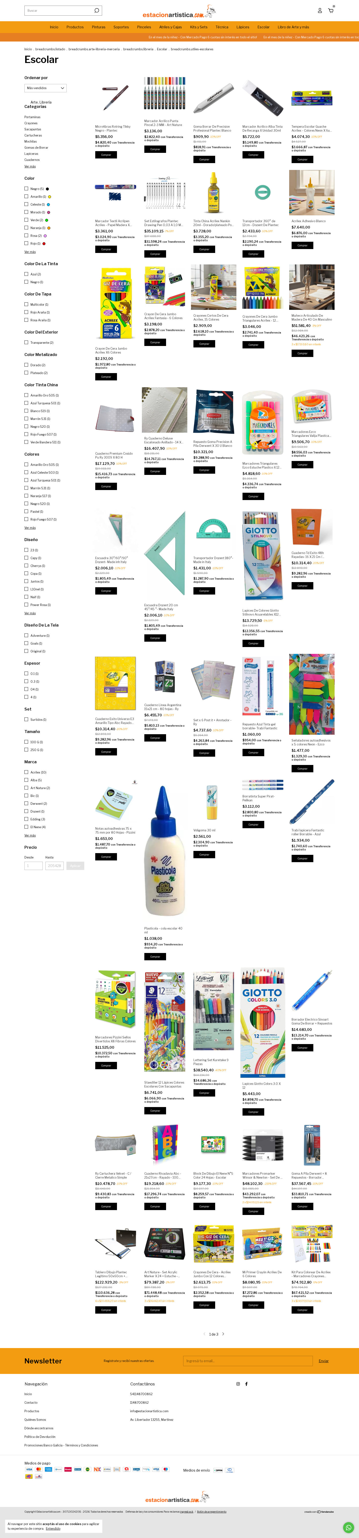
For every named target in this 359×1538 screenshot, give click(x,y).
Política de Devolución (39, 1437)
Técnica (222, 27)
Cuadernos (32, 160)
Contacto (30, 1402)
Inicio (54, 27)
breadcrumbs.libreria (138, 49)
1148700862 (139, 1402)
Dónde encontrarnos (38, 1428)
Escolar (263, 27)
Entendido (53, 1528)
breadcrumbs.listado (50, 49)
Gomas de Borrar (36, 147)
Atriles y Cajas (170, 27)
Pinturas (99, 27)
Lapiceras (31, 154)
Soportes (121, 27)
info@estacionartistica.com (149, 1411)
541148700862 (141, 1394)
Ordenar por (36, 77)
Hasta (49, 857)
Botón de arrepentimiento (211, 1511)
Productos (75, 27)
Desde (28, 857)
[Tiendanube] (319, 1512)
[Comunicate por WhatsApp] (348, 1527)
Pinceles (144, 27)
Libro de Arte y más (293, 27)
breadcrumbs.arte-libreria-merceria (94, 49)
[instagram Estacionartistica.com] (238, 1384)
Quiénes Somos (35, 1420)
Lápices (242, 27)
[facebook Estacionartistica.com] (246, 1384)
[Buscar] (96, 10)
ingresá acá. (186, 1511)
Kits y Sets (199, 27)
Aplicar (75, 866)
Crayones (30, 123)
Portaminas (32, 117)
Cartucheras (33, 135)
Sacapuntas (32, 129)
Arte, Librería (41, 102)
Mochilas (30, 141)
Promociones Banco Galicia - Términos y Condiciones (61, 1445)
